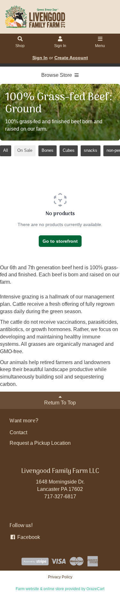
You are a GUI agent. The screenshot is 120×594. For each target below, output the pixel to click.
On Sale (24, 150)
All (5, 150)
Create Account (71, 57)
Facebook (28, 537)
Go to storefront (60, 241)
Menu (100, 46)
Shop (20, 46)
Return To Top (60, 402)
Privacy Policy (60, 577)
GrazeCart (95, 589)
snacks (90, 150)
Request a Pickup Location (40, 443)
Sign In (60, 46)
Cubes (69, 150)
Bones (47, 150)
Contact (18, 432)
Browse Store (57, 75)
